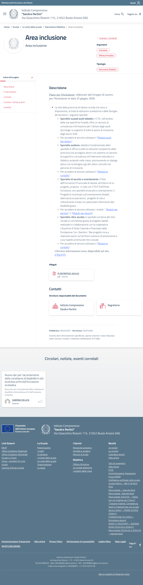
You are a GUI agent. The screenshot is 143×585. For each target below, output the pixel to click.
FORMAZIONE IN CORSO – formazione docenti (121, 518)
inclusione (103, 50)
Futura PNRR (115, 476)
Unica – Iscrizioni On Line (13, 461)
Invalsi (5, 464)
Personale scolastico (82, 447)
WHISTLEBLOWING (11, 546)
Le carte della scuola (46, 461)
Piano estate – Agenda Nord (122, 490)
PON (111, 486)
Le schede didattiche (82, 467)
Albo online (114, 457)
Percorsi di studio (80, 454)
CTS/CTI (60, 254)
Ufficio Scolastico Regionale (14, 451)
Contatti (7, 97)
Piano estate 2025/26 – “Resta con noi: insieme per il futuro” (123, 498)
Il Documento (10, 91)
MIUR (4, 447)
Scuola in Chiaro (9, 457)
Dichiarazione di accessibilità (80, 541)
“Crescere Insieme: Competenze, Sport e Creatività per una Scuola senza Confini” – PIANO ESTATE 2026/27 (124, 508)
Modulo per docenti (82, 213)
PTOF (111, 470)
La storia (41, 467)
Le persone (42, 454)
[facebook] (140, 14)
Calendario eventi (117, 454)
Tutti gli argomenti (117, 463)
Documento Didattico (107, 69)
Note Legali (120, 541)
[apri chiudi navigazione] (4, 14)
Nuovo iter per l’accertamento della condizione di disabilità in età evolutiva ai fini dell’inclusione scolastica (24, 380)
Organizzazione (44, 464)
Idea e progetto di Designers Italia (113, 574)
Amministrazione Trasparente (122, 473)
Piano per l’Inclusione (62, 94)
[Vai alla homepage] (13, 14)
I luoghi (40, 451)
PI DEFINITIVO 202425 (68, 273)
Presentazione (44, 447)
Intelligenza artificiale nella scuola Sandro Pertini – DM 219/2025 (124, 481)
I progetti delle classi (82, 471)
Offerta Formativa (106, 55)
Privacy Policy (55, 541)
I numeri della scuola (46, 457)
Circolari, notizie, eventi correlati (14, 104)
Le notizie (113, 447)
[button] (18, 77)
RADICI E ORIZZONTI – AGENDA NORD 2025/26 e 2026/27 (124, 525)
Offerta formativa (81, 464)
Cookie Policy (104, 541)
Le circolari (113, 451)
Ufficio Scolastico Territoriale (15, 454)
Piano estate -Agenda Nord (121, 493)
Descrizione (9, 86)
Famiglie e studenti (81, 451)
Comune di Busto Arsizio (13, 467)
